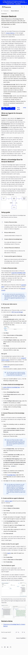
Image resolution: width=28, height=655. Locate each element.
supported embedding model (18, 272)
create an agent (9, 501)
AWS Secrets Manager (17, 312)
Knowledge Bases (11, 474)
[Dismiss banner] (26, 2)
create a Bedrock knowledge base (11, 387)
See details (18, 3)
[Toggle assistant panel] (24, 7)
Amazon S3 (6, 366)
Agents (8, 553)
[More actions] (26, 7)
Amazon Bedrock (10, 33)
